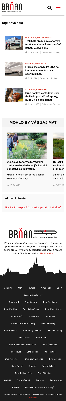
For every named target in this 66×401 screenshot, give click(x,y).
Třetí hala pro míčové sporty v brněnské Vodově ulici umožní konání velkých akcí (42, 44)
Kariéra (15, 387)
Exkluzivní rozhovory (33, 295)
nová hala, (31, 38)
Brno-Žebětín (17, 316)
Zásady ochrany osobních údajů (39, 387)
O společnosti (23, 380)
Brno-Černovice (50, 345)
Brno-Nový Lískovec (32, 330)
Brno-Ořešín (24, 337)
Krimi (20, 288)
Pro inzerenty (56, 380)
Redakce (40, 380)
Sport (59, 288)
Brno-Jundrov (31, 302)
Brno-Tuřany (17, 366)
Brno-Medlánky (48, 323)
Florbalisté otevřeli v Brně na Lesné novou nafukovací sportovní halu (42, 70)
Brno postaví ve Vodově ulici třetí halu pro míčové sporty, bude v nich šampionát (42, 96)
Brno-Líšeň (50, 316)
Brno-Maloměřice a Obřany (23, 323)
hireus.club (33, 398)
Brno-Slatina (50, 352)
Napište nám (46, 253)
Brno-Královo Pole (23, 373)
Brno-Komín (34, 316)
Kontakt (7, 380)
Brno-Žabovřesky (31, 309)
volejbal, (30, 90)
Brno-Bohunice (10, 330)
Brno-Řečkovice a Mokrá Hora (22, 345)
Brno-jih (32, 366)
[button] (49, 8)
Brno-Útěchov (48, 366)
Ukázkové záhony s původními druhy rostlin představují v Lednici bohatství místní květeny (27, 165)
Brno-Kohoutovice (53, 309)
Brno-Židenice (44, 373)
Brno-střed (14, 302)
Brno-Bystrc (41, 337)
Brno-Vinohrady (50, 302)
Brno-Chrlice (32, 352)
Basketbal (42, 90)
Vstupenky (46, 288)
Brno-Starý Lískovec (34, 359)
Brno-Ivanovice (12, 359)
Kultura (32, 288)
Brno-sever (16, 352)
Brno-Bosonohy (55, 330)
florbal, (30, 64)
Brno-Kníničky (10, 309)
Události (8, 288)
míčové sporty (44, 38)
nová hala (40, 64)
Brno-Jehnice (55, 359)
